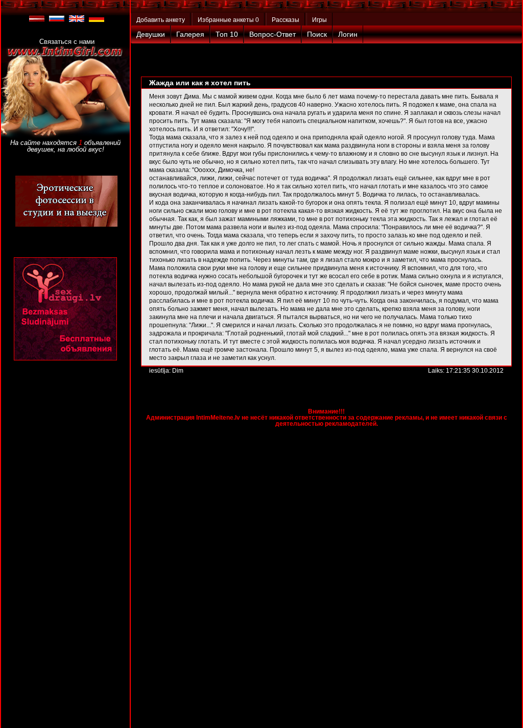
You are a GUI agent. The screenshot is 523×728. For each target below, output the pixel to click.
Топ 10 (227, 34)
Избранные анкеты (228, 19)
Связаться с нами (66, 41)
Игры (319, 19)
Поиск (317, 34)
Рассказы (285, 19)
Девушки (150, 34)
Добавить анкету (160, 19)
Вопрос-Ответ (272, 34)
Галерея (190, 34)
